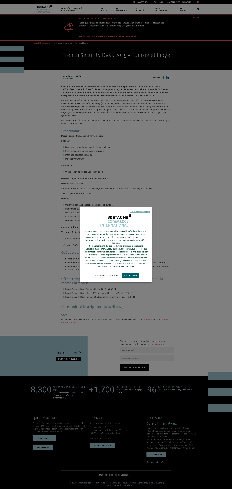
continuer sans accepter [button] (140, 211)
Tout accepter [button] (130, 275)
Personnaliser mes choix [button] (106, 275)
